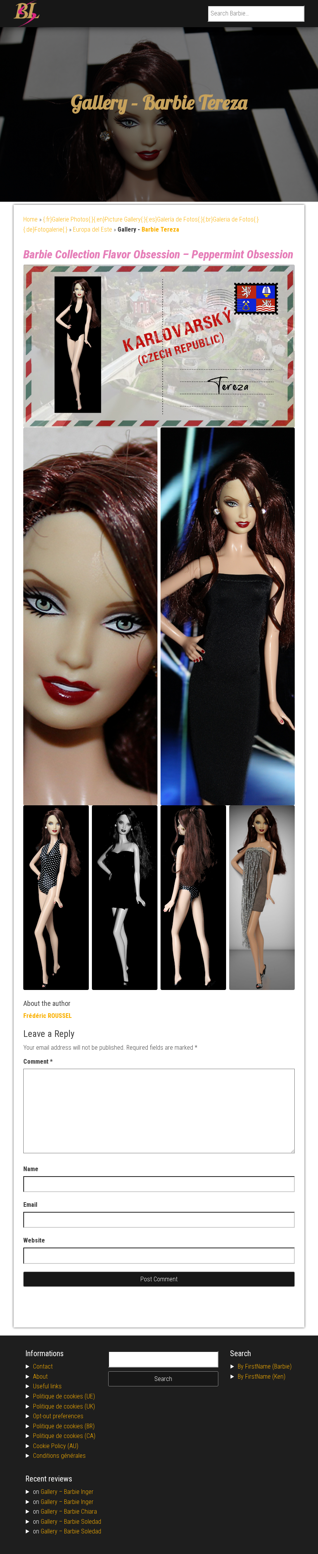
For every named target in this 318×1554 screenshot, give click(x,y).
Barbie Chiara (80, 1511)
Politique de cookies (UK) (64, 1406)
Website (34, 1240)
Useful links (47, 1386)
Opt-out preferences (58, 1416)
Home (30, 219)
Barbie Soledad (82, 1521)
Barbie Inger (78, 1491)
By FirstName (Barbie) (265, 1366)
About (40, 1376)
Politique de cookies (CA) (64, 1436)
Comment (38, 1061)
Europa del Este (92, 229)
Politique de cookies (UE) (64, 1396)
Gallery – (52, 1491)
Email (30, 1204)
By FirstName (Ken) (261, 1376)
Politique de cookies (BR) (64, 1426)
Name (30, 1169)
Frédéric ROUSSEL (47, 1015)
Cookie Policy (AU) (55, 1446)
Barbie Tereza (195, 102)
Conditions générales (59, 1455)
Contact (43, 1366)
